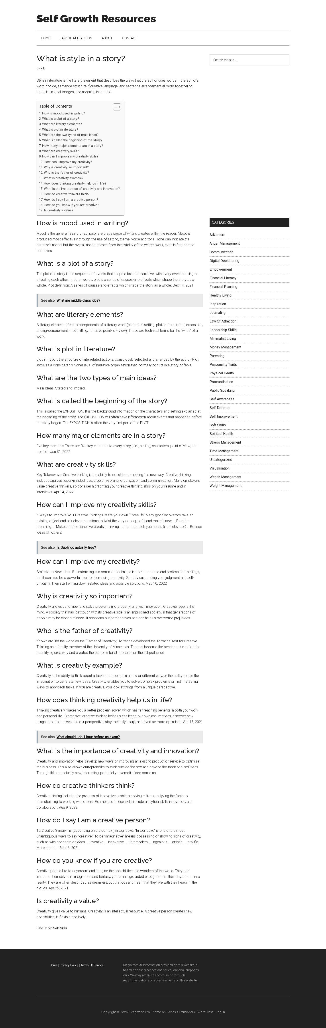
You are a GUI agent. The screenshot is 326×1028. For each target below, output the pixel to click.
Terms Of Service (92, 965)
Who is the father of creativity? (66, 173)
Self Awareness (222, 399)
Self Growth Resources (96, 18)
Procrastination (221, 382)
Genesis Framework (181, 1012)
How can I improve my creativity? (68, 162)
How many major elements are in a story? (72, 146)
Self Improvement (224, 416)
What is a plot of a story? (60, 119)
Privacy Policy (69, 965)
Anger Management (225, 243)
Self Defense (220, 408)
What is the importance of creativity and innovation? (82, 189)
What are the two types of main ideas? (70, 135)
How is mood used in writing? (63, 113)
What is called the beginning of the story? (72, 140)
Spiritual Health (221, 434)
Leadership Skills (223, 330)
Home (53, 965)
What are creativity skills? (60, 151)
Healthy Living (221, 295)
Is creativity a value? (58, 210)
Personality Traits (223, 364)
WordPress (205, 1012)
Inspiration (218, 304)
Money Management (225, 347)
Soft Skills (60, 928)
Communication (221, 252)
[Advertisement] (243, 140)
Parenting (217, 356)
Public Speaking (222, 390)
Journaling (218, 313)
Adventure (217, 235)
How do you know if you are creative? (71, 205)
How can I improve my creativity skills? (70, 156)
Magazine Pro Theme (145, 1012)
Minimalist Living (223, 338)
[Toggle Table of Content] (115, 107)
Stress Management (225, 442)
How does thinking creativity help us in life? (75, 183)
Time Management (224, 451)
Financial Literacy (223, 278)
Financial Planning (223, 287)
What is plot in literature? (60, 130)
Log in (220, 1012)
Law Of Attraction (223, 321)
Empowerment (221, 269)
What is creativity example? (63, 178)
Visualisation (220, 468)
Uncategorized (221, 460)
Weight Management (226, 486)
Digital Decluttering (224, 261)
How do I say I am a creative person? (71, 200)
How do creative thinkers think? (66, 194)
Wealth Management (225, 477)
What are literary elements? (62, 124)
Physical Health (222, 373)
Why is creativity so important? (66, 167)
